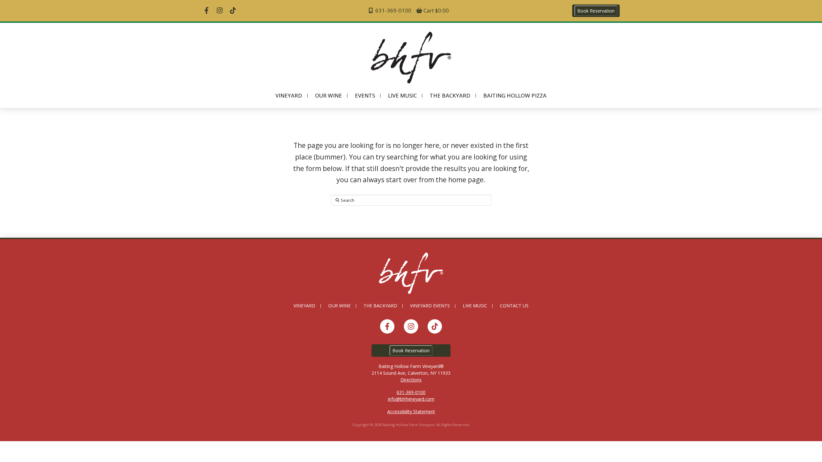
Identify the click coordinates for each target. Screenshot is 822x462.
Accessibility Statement (411, 411)
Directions (411, 380)
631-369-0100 (392, 10)
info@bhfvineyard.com (411, 399)
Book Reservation (596, 11)
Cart (435, 10)
